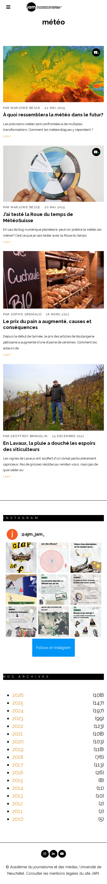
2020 (18, 741)
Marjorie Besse (25, 108)
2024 (18, 711)
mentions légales (63, 873)
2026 (18, 695)
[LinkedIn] (53, 854)
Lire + (7, 136)
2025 (17, 703)
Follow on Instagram (53, 648)
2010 (17, 819)
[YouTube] (62, 854)
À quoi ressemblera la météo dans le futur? (53, 114)
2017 (17, 765)
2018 (17, 757)
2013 (17, 796)
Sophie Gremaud (26, 314)
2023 (17, 718)
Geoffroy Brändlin (29, 436)
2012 (17, 803)
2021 (17, 734)
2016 (17, 772)
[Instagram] (45, 854)
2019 (17, 749)
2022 (17, 726)
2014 (17, 788)
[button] (21, 557)
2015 (17, 780)
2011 (17, 811)
